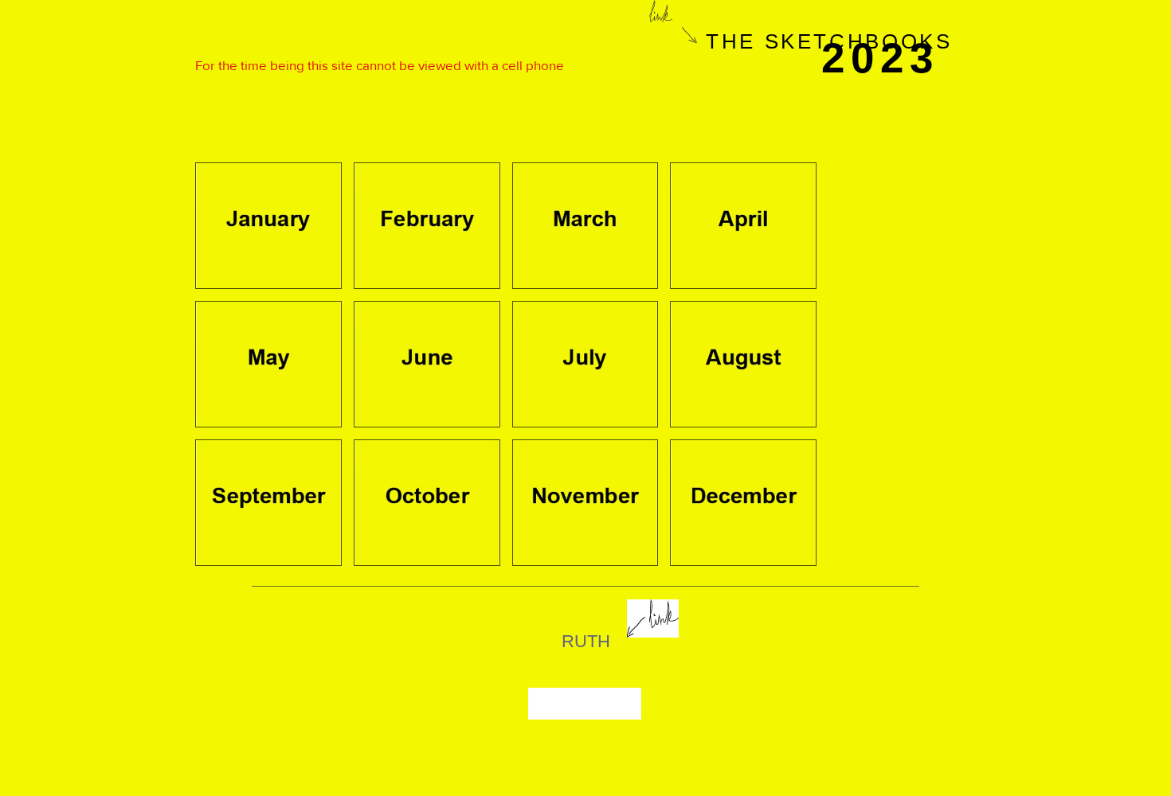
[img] (268, 225)
